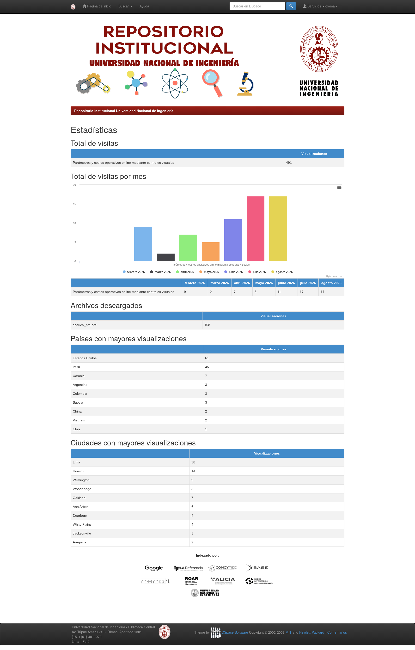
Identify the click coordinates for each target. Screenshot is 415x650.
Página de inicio (98, 6)
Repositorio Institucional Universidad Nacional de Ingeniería (123, 110)
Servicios (314, 6)
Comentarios (337, 632)
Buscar (124, 6)
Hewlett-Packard (311, 632)
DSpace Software (235, 632)
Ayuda (144, 6)
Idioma (329, 6)
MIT (289, 632)
